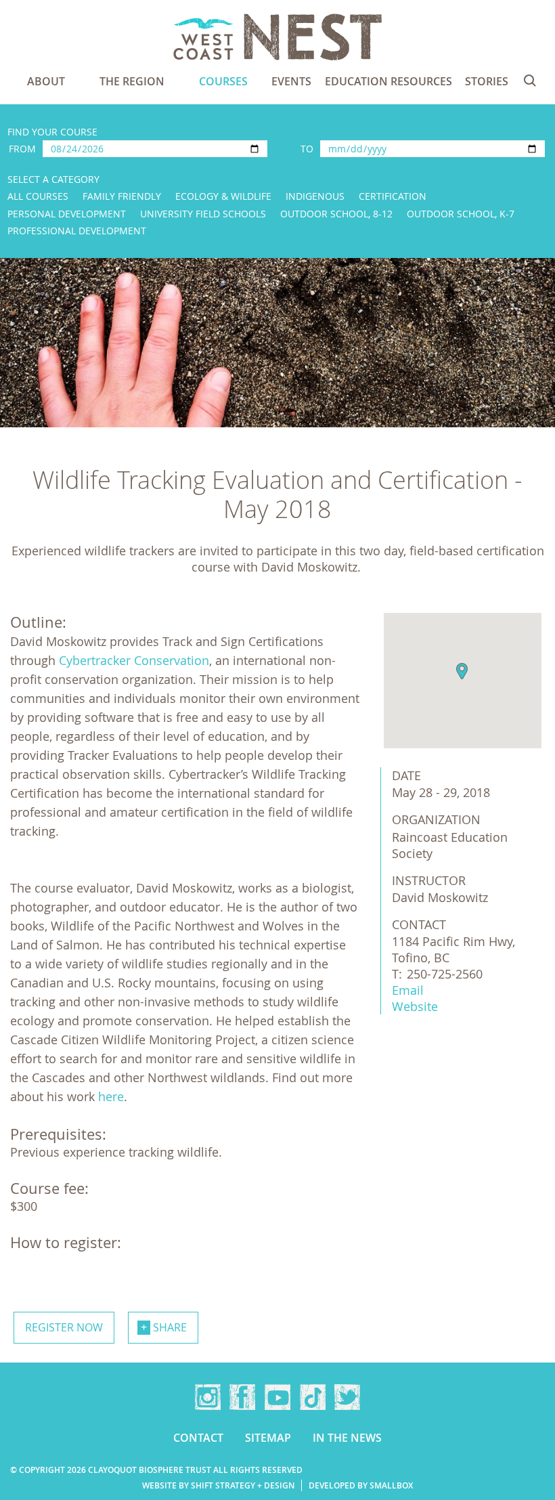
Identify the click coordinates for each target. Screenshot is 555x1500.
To (307, 148)
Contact (198, 1437)
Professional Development (76, 230)
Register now (64, 1327)
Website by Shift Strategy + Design (218, 1485)
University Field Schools (203, 213)
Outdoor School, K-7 (460, 213)
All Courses (37, 196)
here (111, 1096)
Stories (486, 81)
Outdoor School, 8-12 (336, 213)
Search (530, 80)
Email (408, 990)
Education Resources (388, 81)
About (46, 81)
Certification (392, 196)
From (22, 148)
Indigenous (315, 196)
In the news (347, 1437)
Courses (223, 81)
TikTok (313, 1397)
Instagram (208, 1397)
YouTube (277, 1397)
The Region (131, 81)
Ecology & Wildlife (223, 196)
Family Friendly (122, 196)
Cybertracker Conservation (134, 660)
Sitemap (268, 1437)
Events (291, 81)
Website (415, 1006)
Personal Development (66, 213)
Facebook (242, 1397)
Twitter (347, 1397)
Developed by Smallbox (361, 1485)
